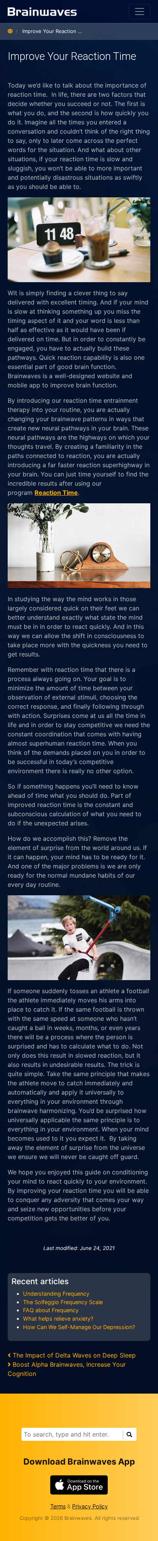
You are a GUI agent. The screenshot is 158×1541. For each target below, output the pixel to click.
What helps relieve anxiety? (58, 1318)
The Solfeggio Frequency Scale (63, 1302)
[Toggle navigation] (139, 11)
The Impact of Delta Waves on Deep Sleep (74, 1355)
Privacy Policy (90, 1506)
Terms (58, 1506)
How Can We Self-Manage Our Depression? (79, 1327)
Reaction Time (56, 492)
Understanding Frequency (56, 1293)
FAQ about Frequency (51, 1310)
